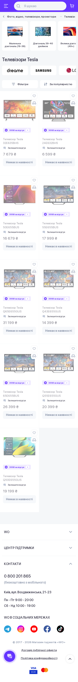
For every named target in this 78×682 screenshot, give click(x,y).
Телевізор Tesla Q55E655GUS (52, 393)
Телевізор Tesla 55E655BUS (52, 225)
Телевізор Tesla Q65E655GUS (13, 309)
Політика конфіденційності (39, 658)
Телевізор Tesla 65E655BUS (13, 393)
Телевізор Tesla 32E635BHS (13, 141)
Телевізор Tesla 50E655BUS (13, 225)
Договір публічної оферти (39, 650)
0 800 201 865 (17, 576)
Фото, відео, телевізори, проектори (31, 16)
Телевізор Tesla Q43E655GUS (52, 309)
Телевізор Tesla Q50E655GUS (13, 478)
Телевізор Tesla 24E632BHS (52, 141)
